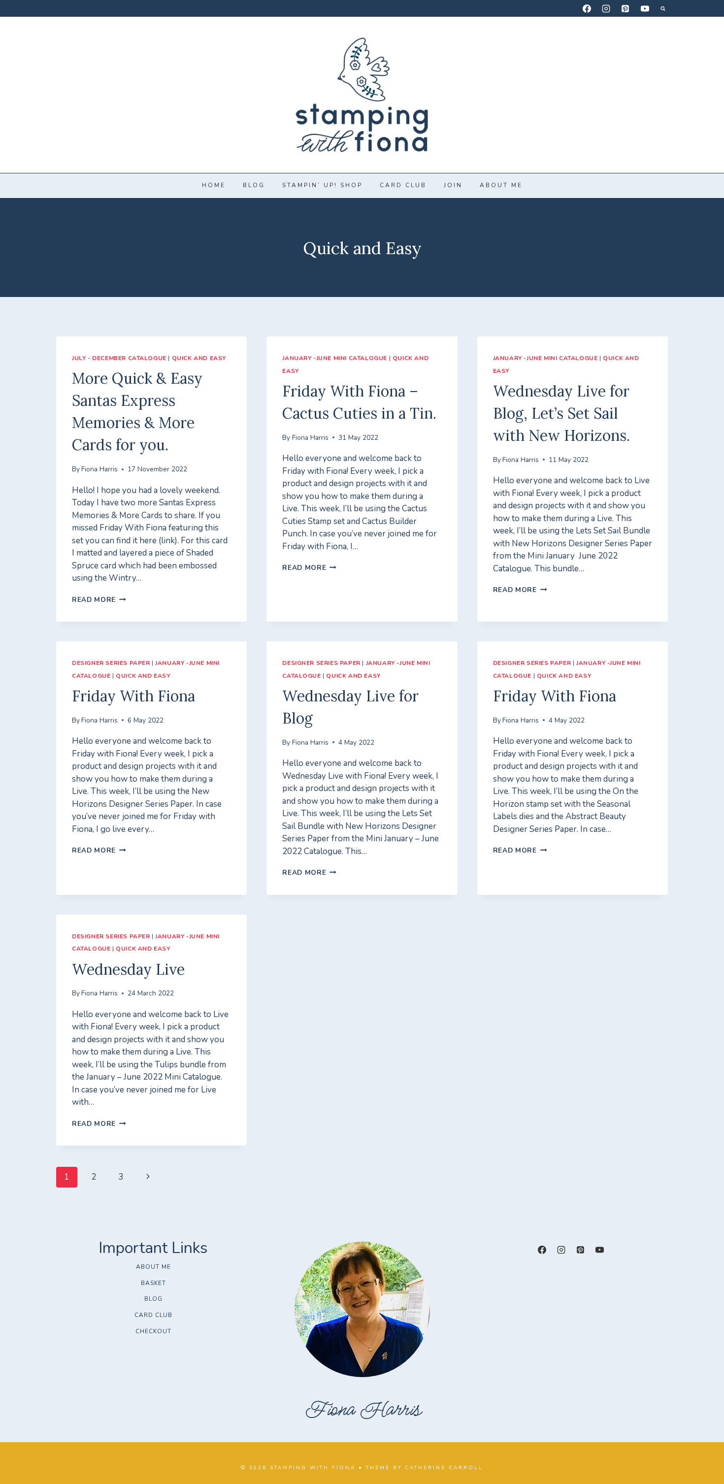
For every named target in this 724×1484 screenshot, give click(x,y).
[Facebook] (587, 8)
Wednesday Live (128, 969)
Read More (99, 599)
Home (214, 185)
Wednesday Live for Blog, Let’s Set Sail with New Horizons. (561, 413)
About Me (501, 185)
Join (453, 185)
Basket (153, 1283)
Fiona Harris (99, 469)
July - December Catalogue (119, 358)
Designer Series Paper (111, 663)
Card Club (403, 185)
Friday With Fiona (133, 696)
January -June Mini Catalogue (334, 358)
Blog (254, 185)
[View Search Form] (663, 8)
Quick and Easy (199, 358)
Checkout (153, 1331)
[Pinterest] (625, 8)
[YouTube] (644, 8)
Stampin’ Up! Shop (322, 185)
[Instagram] (606, 8)
